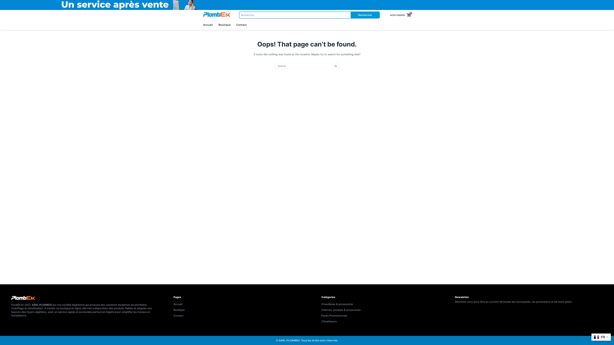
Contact (241, 24)
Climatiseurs (329, 321)
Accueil (208, 24)
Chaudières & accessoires (337, 304)
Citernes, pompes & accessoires (341, 309)
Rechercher (365, 15)
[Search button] (335, 66)
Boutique (224, 24)
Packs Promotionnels (334, 315)
